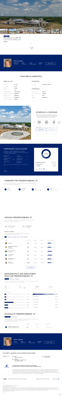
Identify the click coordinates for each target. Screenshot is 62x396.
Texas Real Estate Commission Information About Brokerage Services (26, 366)
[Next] (59, 122)
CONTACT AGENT (51, 63)
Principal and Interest (41, 162)
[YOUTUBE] (58, 379)
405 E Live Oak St (11, 263)
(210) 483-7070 (47, 357)
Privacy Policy (46, 378)
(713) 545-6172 (23, 342)
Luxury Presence (23, 378)
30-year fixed (19, 156)
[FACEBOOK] (54, 379)
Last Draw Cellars (11, 254)
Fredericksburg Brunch (11, 258)
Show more (31, 267)
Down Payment (6, 158)
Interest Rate (6, 161)
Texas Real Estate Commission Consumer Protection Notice (24, 365)
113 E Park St (10, 255)
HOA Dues (18, 161)
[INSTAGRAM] (56, 379)
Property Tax (19, 158)
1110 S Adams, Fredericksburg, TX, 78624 (13, 327)
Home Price (6, 155)
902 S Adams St (10, 259)
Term (18, 155)
